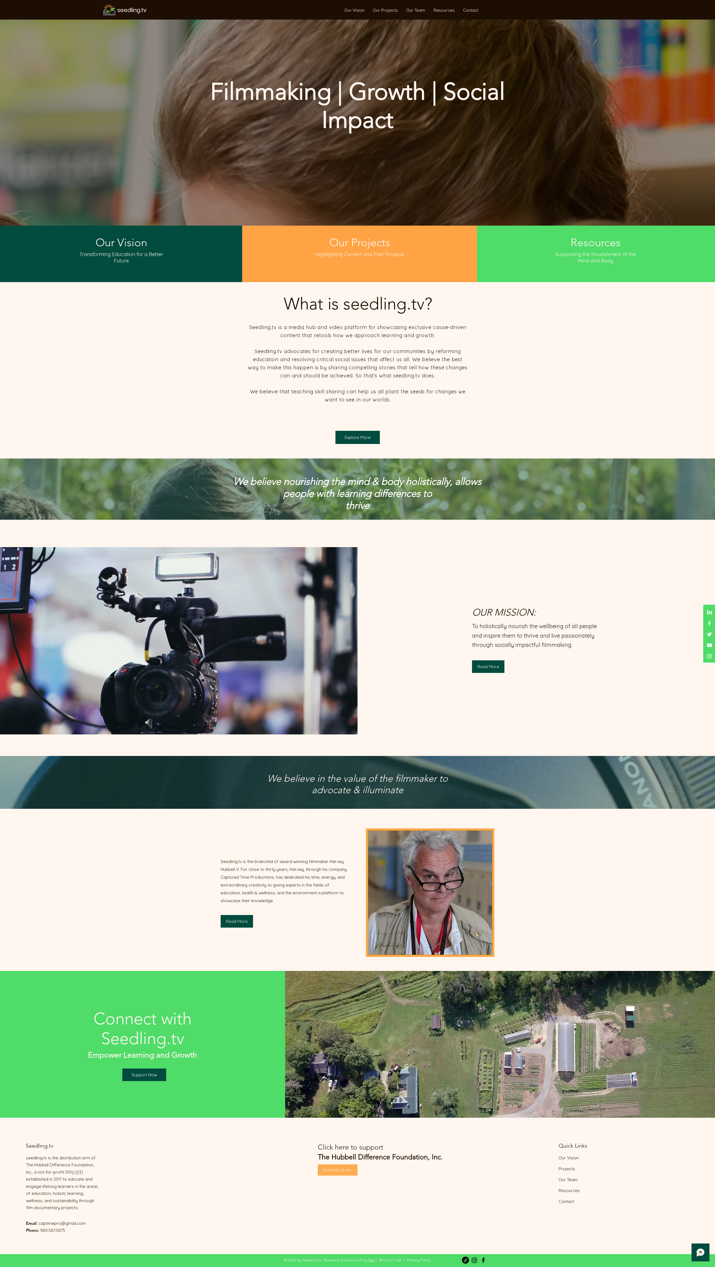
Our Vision (569, 1157)
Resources (569, 1190)
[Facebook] (709, 623)
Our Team (568, 1179)
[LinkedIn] (709, 612)
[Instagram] (709, 656)
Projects (567, 1168)
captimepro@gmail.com (62, 1223)
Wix (371, 1260)
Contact (566, 1201)
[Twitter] (709, 634)
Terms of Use (390, 1260)
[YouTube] (709, 645)
